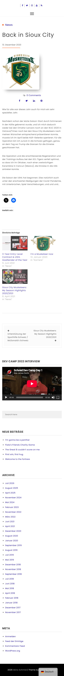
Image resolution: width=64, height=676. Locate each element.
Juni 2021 (9, 521)
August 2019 (11, 550)
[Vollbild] (57, 397)
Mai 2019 (9, 559)
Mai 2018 (9, 588)
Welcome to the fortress (17, 459)
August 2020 (11, 535)
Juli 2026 (9, 483)
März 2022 (10, 516)
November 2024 (13, 497)
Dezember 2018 (13, 564)
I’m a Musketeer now (42, 254)
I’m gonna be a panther (17, 440)
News (9, 25)
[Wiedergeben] (6, 397)
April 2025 (10, 492)
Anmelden (10, 636)
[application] (32, 383)
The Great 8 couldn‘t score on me (22, 449)
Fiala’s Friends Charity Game (20, 444)
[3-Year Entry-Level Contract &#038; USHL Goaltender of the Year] (15, 243)
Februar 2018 (11, 597)
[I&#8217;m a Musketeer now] (43, 243)
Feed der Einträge (14, 641)
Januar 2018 (11, 602)
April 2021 (10, 526)
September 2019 (13, 545)
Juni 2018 (10, 583)
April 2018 (10, 593)
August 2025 (11, 488)
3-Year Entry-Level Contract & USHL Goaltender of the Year (14, 257)
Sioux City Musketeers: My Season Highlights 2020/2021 (14, 290)
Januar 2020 (11, 540)
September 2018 (13, 574)
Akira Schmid (20, 669)
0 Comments (34, 95)
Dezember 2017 (13, 607)
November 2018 (13, 569)
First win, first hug (14, 454)
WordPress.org (12, 650)
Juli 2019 (9, 554)
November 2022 (13, 512)
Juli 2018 (9, 578)
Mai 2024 (9, 502)
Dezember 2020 (13, 531)
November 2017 (13, 612)
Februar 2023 (12, 507)
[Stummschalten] (53, 397)
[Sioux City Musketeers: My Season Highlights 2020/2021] (15, 276)
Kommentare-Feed (15, 646)
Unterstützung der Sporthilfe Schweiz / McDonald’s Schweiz (18, 337)
